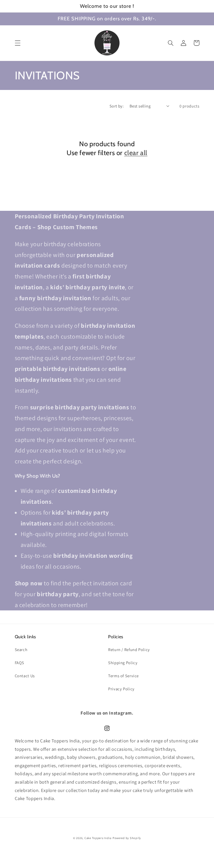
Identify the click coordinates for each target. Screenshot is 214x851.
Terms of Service (123, 675)
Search (21, 649)
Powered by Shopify (127, 838)
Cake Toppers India (97, 838)
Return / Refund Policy (129, 649)
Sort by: (117, 106)
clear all (135, 153)
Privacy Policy (121, 688)
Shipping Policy (122, 662)
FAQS (20, 662)
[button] (17, 42)
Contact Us (25, 675)
